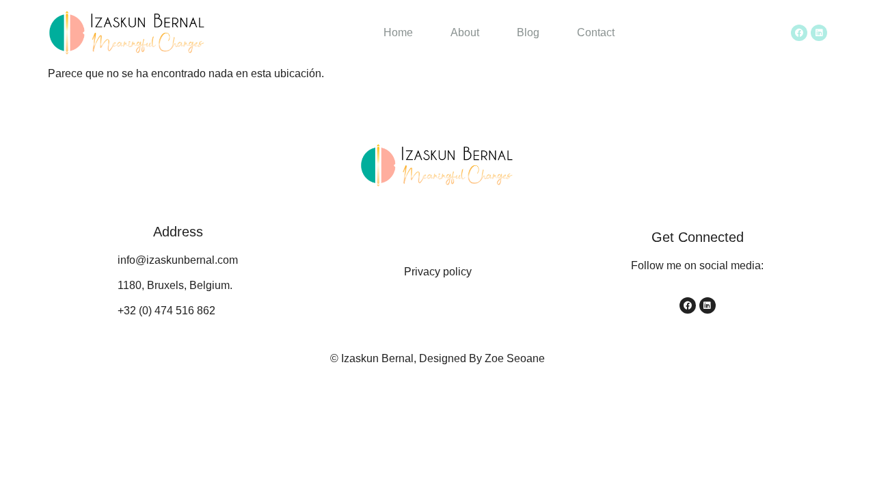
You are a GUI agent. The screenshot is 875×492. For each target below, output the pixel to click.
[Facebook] (799, 33)
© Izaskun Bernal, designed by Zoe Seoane (437, 358)
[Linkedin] (819, 33)
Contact (596, 32)
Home (398, 32)
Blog (528, 32)
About (464, 32)
